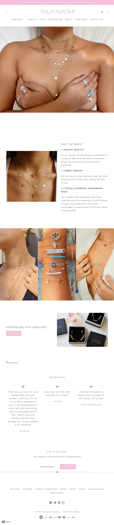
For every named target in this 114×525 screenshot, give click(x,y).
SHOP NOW (13, 333)
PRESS (63, 489)
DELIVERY (15, 489)
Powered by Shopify (71, 512)
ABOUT (68, 19)
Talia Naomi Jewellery (51, 512)
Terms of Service (96, 489)
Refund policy (57, 493)
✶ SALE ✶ (32, 19)
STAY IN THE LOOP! (57, 452)
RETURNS (27, 489)
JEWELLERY (18, 19)
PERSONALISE (55, 19)
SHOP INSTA (81, 19)
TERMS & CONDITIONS (46, 489)
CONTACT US (96, 19)
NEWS (82, 489)
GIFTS (43, 19)
